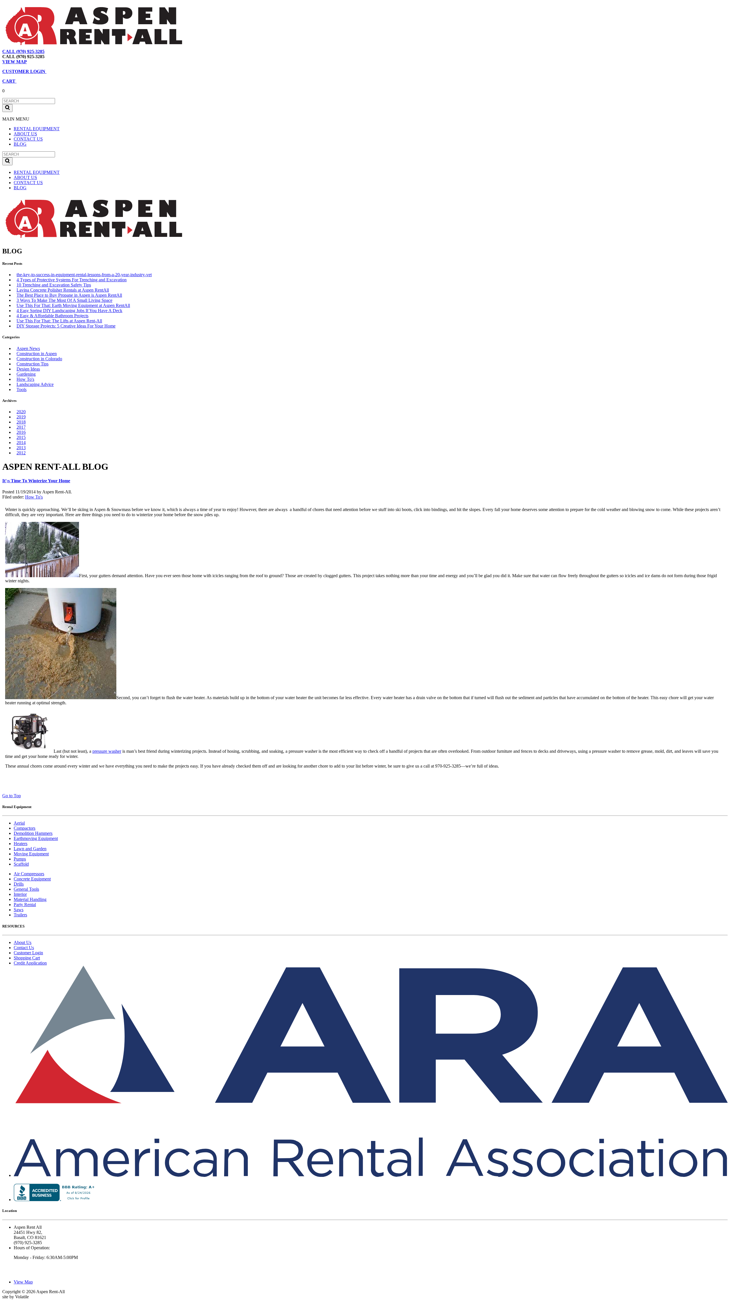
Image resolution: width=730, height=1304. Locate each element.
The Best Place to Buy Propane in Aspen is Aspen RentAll (69, 295)
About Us (22, 942)
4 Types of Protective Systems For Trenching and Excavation (72, 279)
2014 (21, 442)
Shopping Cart (27, 957)
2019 (21, 416)
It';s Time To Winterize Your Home (36, 480)
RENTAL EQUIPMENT (37, 128)
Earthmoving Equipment (36, 838)
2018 (21, 422)
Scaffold (21, 864)
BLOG (20, 144)
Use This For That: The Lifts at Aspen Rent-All (59, 320)
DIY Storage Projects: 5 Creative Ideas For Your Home (66, 326)
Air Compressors (29, 873)
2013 (21, 447)
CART (9, 81)
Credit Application (30, 963)
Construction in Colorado (39, 358)
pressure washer (106, 751)
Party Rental (25, 904)
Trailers (20, 914)
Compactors (24, 828)
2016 (21, 432)
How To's (25, 379)
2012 (21, 452)
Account (95, 51)
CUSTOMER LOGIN (24, 71)
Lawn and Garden (30, 848)
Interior (20, 894)
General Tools (26, 889)
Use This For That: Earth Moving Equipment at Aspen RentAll (73, 305)
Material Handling (30, 899)
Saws (18, 909)
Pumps (20, 859)
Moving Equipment (31, 853)
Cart (78, 51)
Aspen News (28, 348)
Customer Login (28, 952)
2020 (21, 411)
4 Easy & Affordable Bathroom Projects (52, 315)
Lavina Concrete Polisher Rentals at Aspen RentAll (63, 290)
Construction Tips (32, 363)
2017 (21, 427)
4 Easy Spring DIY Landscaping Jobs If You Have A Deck (69, 310)
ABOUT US (25, 133)
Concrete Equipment (32, 878)
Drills (19, 884)
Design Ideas (28, 369)
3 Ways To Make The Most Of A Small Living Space (64, 300)
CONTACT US (28, 139)
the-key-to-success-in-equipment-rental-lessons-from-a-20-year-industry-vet (84, 274)
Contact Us (24, 947)
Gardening (26, 374)
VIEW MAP (14, 61)
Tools (22, 389)
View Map (59, 51)
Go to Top (11, 795)
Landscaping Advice (35, 384)
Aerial (19, 823)
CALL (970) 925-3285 (23, 51)
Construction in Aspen (37, 353)
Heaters (20, 843)
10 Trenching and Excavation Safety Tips (54, 284)
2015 (21, 437)
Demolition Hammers (33, 833)
